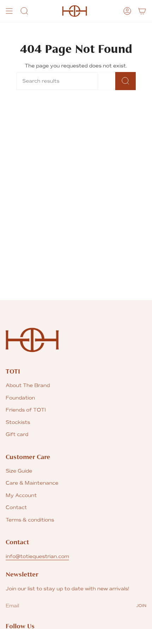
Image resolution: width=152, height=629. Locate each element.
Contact (16, 507)
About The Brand (28, 385)
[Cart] (142, 11)
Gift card (17, 434)
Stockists (18, 422)
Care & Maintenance (32, 483)
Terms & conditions (30, 520)
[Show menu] (9, 11)
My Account (21, 495)
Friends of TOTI (26, 410)
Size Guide (19, 471)
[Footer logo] (32, 340)
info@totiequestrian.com (37, 556)
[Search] (125, 81)
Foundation (20, 398)
